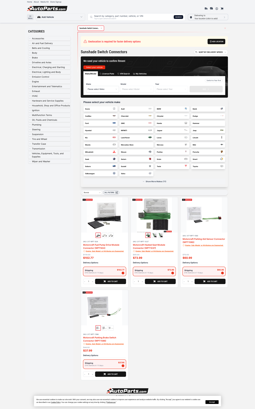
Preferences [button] (111, 402)
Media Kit (45, 2)
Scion (159, 159)
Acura (87, 109)
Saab (87, 159)
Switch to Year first (214, 80)
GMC (123, 123)
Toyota (195, 166)
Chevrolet (125, 116)
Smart (195, 159)
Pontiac (160, 152)
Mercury (160, 145)
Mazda (87, 145)
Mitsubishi (89, 152)
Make (88, 84)
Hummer (196, 123)
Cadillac (88, 116)
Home (29, 2)
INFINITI (124, 130)
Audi (123, 109)
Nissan (123, 152)
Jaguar (159, 130)
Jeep (195, 130)
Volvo (123, 174)
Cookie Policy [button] (56, 402)
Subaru (88, 166)
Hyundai (88, 130)
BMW (159, 109)
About (36, 2)
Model (123, 84)
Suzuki (123, 166)
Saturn (123, 159)
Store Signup (55, 2)
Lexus (159, 138)
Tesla (159, 166)
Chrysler (160, 116)
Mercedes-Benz (127, 145)
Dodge (195, 116)
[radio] (104, 271)
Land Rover (125, 138)
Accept (212, 402)
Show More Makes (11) (156, 181)
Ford (87, 123)
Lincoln (195, 138)
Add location (217, 41)
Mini (194, 145)
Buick (195, 109)
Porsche (196, 152)
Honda (159, 123)
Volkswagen (90, 174)
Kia (86, 138)
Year (157, 84)
